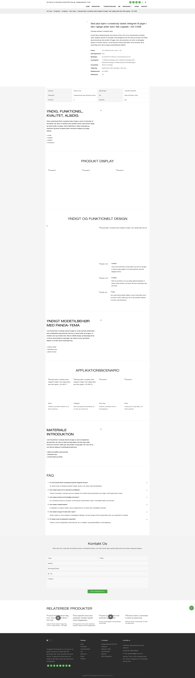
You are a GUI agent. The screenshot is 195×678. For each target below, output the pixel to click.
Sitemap (110, 675)
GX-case (49, 11)
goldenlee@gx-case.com (135, 653)
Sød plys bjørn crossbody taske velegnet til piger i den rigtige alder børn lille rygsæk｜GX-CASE (107, 11)
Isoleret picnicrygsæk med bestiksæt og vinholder (110, 622)
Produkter (57, 11)
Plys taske (73, 11)
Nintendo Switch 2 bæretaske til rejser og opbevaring (136, 622)
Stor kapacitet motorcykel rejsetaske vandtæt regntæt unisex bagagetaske (84, 625)
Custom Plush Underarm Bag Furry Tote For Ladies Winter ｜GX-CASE (57, 625)
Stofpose (65, 11)
